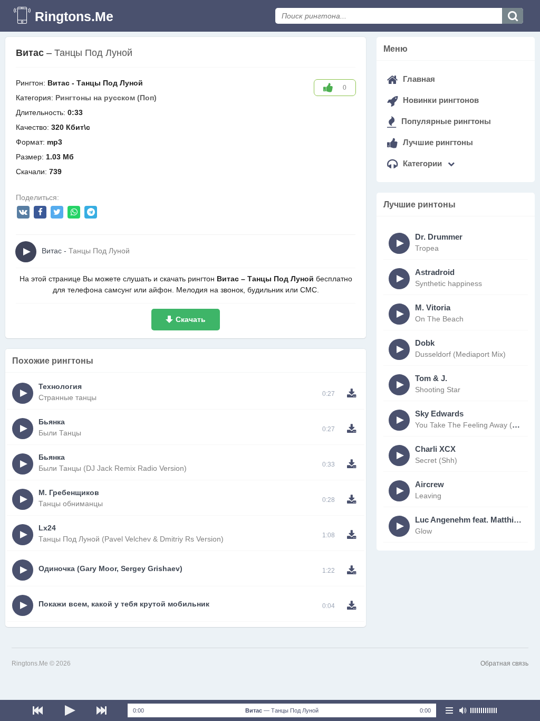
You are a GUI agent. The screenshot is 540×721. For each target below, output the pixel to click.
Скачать (191, 319)
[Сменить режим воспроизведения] (449, 710)
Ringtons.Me (74, 16)
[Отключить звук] (462, 710)
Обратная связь (504, 663)
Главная (418, 78)
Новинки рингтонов (440, 100)
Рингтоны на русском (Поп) (106, 97)
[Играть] (69, 710)
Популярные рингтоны (445, 121)
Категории (422, 163)
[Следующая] (101, 710)
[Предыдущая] (38, 710)
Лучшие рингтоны (437, 142)
